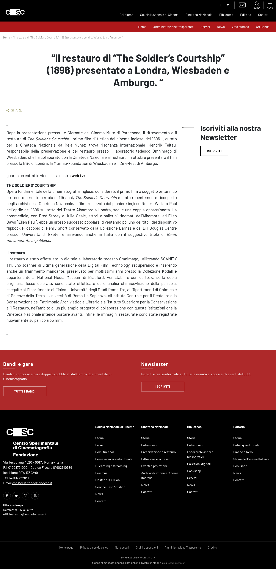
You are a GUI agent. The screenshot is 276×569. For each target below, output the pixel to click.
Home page (66, 547)
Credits (212, 547)
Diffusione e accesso (155, 459)
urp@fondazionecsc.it (173, 562)
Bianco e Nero (243, 452)
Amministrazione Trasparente (183, 547)
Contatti (263, 15)
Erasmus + (102, 473)
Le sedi (100, 445)
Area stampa (240, 27)
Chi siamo (126, 15)
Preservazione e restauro (158, 452)
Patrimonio (149, 445)
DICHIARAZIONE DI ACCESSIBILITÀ (138, 557)
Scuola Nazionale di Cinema (159, 15)
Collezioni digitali (199, 464)
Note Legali (122, 547)
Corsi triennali (104, 452)
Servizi (205, 27)
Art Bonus (262, 27)
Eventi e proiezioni (154, 466)
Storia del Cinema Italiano (251, 459)
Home (142, 27)
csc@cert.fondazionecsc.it (32, 483)
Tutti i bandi (25, 391)
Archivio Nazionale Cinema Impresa (159, 475)
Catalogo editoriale (246, 445)
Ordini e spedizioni (147, 547)
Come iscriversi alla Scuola (113, 459)
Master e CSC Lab (107, 480)
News (221, 27)
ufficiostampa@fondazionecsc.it (24, 514)
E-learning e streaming (111, 466)
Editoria (245, 15)
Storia (99, 438)
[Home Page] (15, 12)
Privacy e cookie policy (94, 547)
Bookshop (194, 471)
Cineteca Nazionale (198, 15)
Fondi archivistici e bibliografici (200, 454)
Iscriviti (214, 151)
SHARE (16, 110)
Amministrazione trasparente (173, 27)
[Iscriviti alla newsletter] (242, 4)
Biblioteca (226, 15)
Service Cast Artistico (110, 487)
